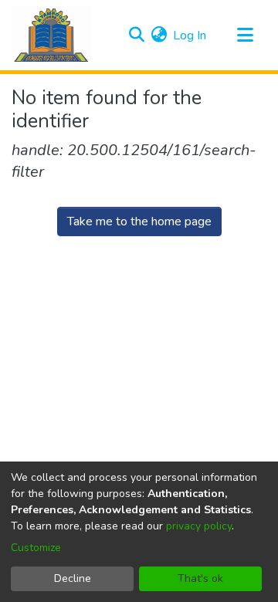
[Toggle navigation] (244, 35)
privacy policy (199, 526)
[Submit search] (136, 35)
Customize (36, 547)
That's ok (200, 578)
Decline (72, 578)
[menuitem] (158, 35)
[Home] (52, 35)
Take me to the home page (139, 221)
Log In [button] (190, 35)
